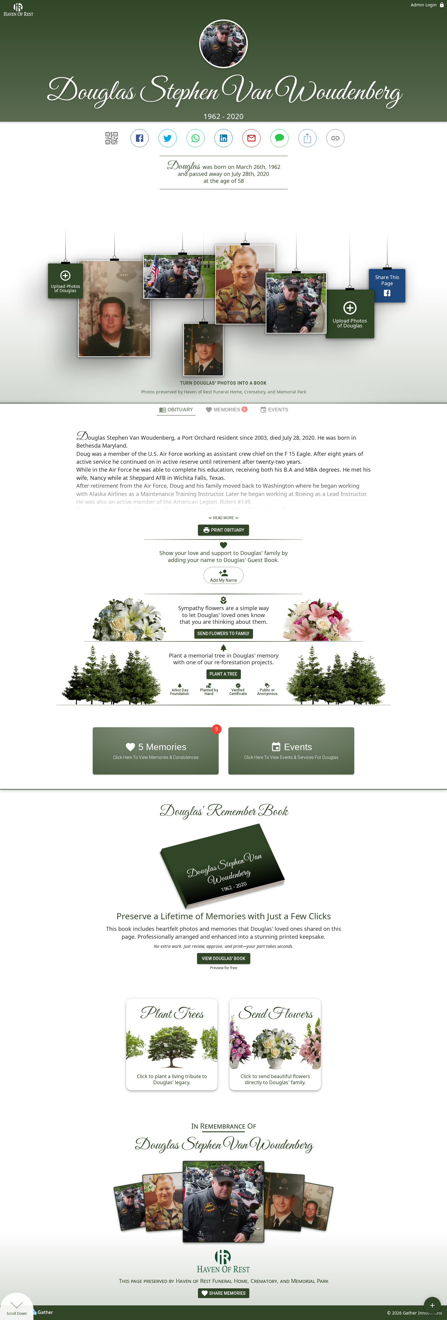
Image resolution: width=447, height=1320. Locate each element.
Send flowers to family (223, 633)
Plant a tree (223, 674)
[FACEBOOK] (139, 138)
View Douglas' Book (223, 958)
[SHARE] (307, 138)
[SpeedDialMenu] (432, 1305)
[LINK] (335, 138)
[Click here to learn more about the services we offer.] (223, 1262)
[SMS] (279, 138)
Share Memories (227, 1293)
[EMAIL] (251, 138)
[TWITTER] (167, 138)
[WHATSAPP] (195, 138)
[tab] (176, 409)
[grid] (223, 306)
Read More (223, 518)
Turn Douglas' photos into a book (223, 383)
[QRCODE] (111, 138)
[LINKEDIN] (223, 138)
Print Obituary (227, 530)
